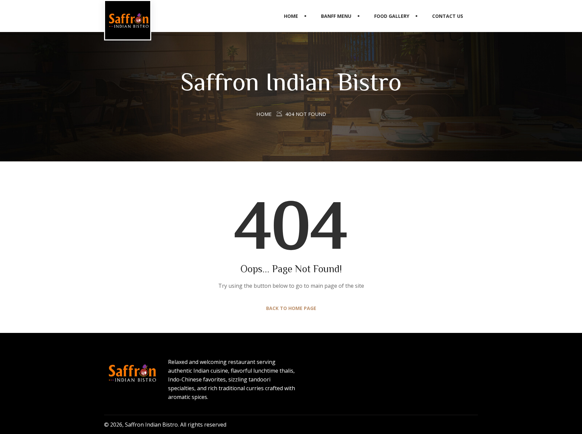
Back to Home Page (291, 308)
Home (291, 16)
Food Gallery (391, 16)
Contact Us (447, 16)
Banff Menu (336, 16)
